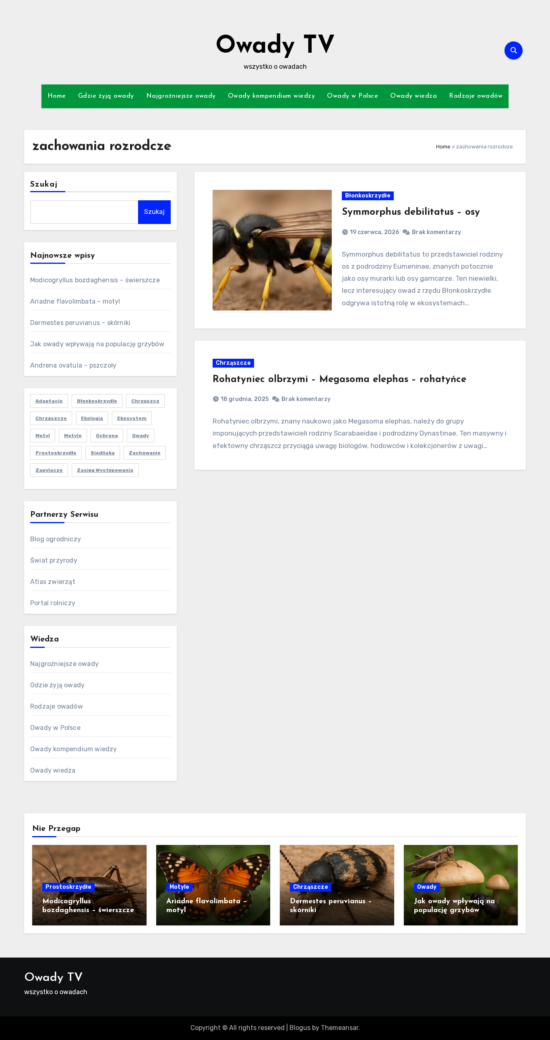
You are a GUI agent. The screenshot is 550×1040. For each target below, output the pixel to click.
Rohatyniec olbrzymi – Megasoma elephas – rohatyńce (339, 379)
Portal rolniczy (52, 603)
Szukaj (44, 185)
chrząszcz (145, 401)
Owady (426, 887)
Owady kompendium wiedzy (271, 96)
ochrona (107, 435)
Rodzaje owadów (475, 96)
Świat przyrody (53, 560)
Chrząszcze (51, 418)
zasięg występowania (105, 470)
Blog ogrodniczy (55, 539)
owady (140, 435)
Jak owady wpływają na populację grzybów (97, 344)
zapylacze (49, 470)
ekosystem (132, 418)
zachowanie (145, 453)
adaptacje (49, 401)
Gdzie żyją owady (106, 96)
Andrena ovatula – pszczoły (73, 365)
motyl (42, 435)
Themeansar (339, 1028)
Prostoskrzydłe (56, 453)
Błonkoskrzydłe (97, 401)
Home (57, 96)
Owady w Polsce (352, 96)
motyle (73, 435)
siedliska (103, 453)
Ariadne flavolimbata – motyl (75, 301)
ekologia (92, 418)
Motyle (179, 887)
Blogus (299, 1028)
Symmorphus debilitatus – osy (411, 212)
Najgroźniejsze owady (181, 96)
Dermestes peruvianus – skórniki (80, 323)
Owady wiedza (413, 96)
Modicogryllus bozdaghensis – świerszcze (95, 280)
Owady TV (275, 47)
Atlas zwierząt (52, 582)
